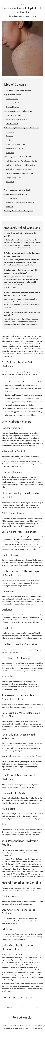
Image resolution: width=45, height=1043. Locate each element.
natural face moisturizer (12, 537)
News (22, 4)
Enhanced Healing (12, 107)
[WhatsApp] (26, 997)
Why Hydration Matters (12, 94)
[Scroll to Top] (41, 1032)
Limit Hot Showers (12, 123)
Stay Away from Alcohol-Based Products (20, 202)
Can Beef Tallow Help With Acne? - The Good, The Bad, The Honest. (16, 1027)
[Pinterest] (14, 997)
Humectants (10, 132)
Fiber (7, 186)
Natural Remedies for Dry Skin (15, 194)
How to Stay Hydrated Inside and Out (18, 111)
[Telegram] (22, 997)
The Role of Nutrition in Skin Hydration (18, 173)
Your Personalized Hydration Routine (18, 190)
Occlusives (9, 136)
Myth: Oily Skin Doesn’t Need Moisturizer (20, 165)
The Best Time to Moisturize (14, 144)
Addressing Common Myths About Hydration (21, 157)
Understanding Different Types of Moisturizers (21, 128)
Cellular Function (12, 99)
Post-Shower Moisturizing (14, 148)
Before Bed (10, 152)
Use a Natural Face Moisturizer (16, 119)
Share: (4, 997)
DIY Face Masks (11, 198)
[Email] (30, 997)
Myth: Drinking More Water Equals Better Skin (22, 161)
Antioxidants (10, 182)
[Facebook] (9, 997)
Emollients (9, 140)
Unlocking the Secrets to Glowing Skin (18, 211)
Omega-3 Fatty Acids (13, 177)
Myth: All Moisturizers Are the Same (18, 169)
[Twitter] (18, 997)
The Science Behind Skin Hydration (17, 90)
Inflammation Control (13, 103)
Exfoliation (9, 206)
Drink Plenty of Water (13, 115)
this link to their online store (21, 986)
